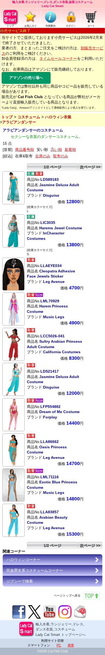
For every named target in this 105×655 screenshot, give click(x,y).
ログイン (71, 26)
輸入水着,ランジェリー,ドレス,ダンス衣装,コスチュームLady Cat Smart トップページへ (61, 629)
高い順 (56, 149)
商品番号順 (24, 149)
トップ (10, 26)
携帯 (71, 645)
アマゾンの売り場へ (26, 77)
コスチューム (29, 117)
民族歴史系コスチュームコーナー (34, 570)
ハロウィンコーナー (23, 559)
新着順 (70, 149)
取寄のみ (60, 156)
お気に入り (30, 26)
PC (59, 645)
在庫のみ (42, 156)
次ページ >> (90, 167)
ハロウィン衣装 (58, 117)
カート (91, 26)
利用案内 (50, 26)
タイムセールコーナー (58, 58)
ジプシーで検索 (19, 581)
